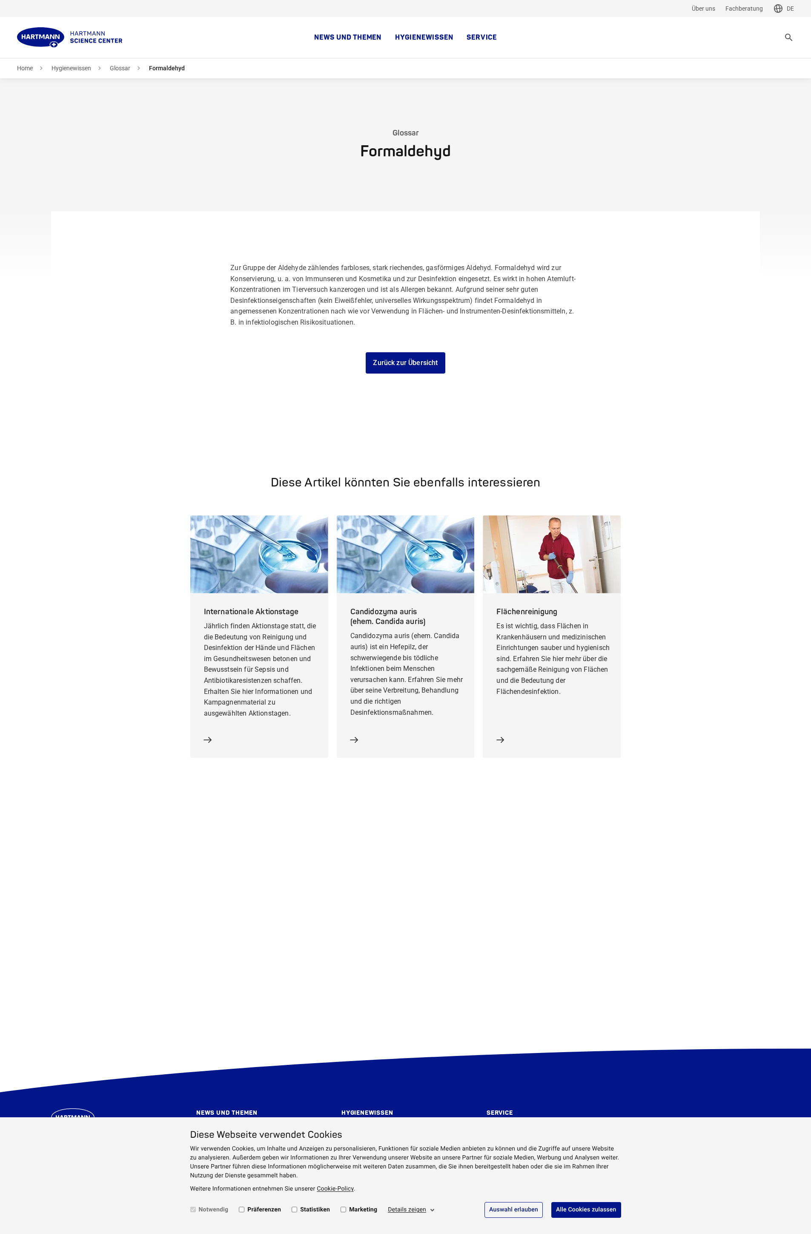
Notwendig (214, 1209)
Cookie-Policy (335, 1188)
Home (25, 68)
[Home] (70, 37)
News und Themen (347, 37)
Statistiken (315, 1209)
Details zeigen (407, 1209)
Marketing (363, 1209)
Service (482, 37)
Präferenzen (264, 1209)
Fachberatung (744, 8)
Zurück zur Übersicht (405, 363)
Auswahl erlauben (513, 1209)
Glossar (120, 68)
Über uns (703, 8)
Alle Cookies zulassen (586, 1209)
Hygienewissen (424, 37)
